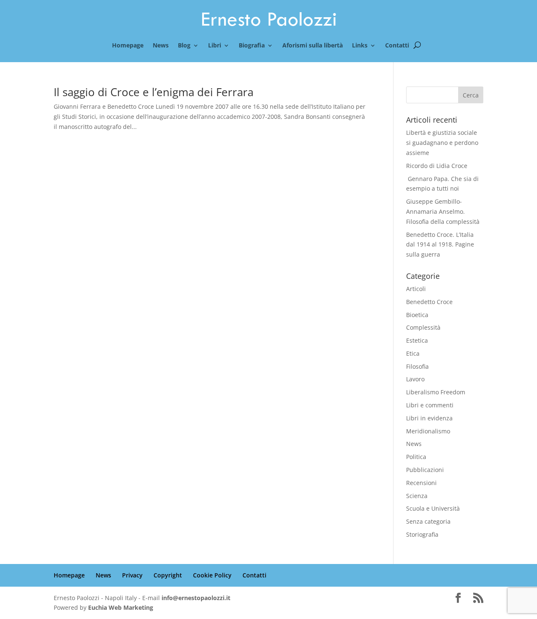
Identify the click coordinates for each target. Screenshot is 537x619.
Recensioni (421, 483)
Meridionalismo (428, 431)
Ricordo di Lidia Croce (436, 166)
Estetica (417, 340)
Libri (214, 45)
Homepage (127, 45)
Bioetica (417, 315)
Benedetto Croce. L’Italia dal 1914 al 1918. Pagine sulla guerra (440, 245)
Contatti (397, 45)
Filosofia (417, 366)
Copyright (168, 575)
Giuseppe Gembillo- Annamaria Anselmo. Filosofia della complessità (443, 211)
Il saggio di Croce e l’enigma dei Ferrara (153, 92)
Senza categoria (428, 521)
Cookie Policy (212, 575)
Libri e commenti (430, 405)
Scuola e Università (433, 508)
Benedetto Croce (429, 302)
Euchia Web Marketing (120, 607)
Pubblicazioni (425, 470)
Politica (416, 457)
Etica (413, 353)
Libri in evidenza (429, 418)
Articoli (416, 289)
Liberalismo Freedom (435, 392)
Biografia (252, 45)
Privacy (132, 575)
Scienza (417, 496)
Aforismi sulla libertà (312, 45)
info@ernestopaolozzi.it (196, 598)
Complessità (423, 327)
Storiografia (422, 534)
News (161, 45)
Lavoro (415, 379)
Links (360, 45)
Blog (184, 45)
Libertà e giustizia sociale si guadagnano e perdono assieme (442, 143)
